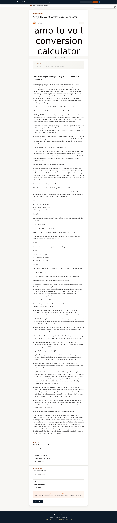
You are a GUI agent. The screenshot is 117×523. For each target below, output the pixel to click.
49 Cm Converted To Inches (40, 455)
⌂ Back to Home (37, 501)
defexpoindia (21, 2)
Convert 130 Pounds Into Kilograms (42, 458)
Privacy (48, 2)
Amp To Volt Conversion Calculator (56, 494)
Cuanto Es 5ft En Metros (39, 484)
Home (29, 2)
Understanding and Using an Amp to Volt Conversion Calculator (51, 66)
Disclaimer (43, 2)
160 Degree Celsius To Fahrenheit (42, 478)
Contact (37, 2)
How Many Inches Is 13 (39, 461)
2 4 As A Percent (37, 487)
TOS (52, 2)
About (33, 2)
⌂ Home (95, 2)
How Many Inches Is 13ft (39, 474)
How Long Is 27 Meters (39, 448)
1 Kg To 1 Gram (37, 481)
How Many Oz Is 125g (39, 452)
